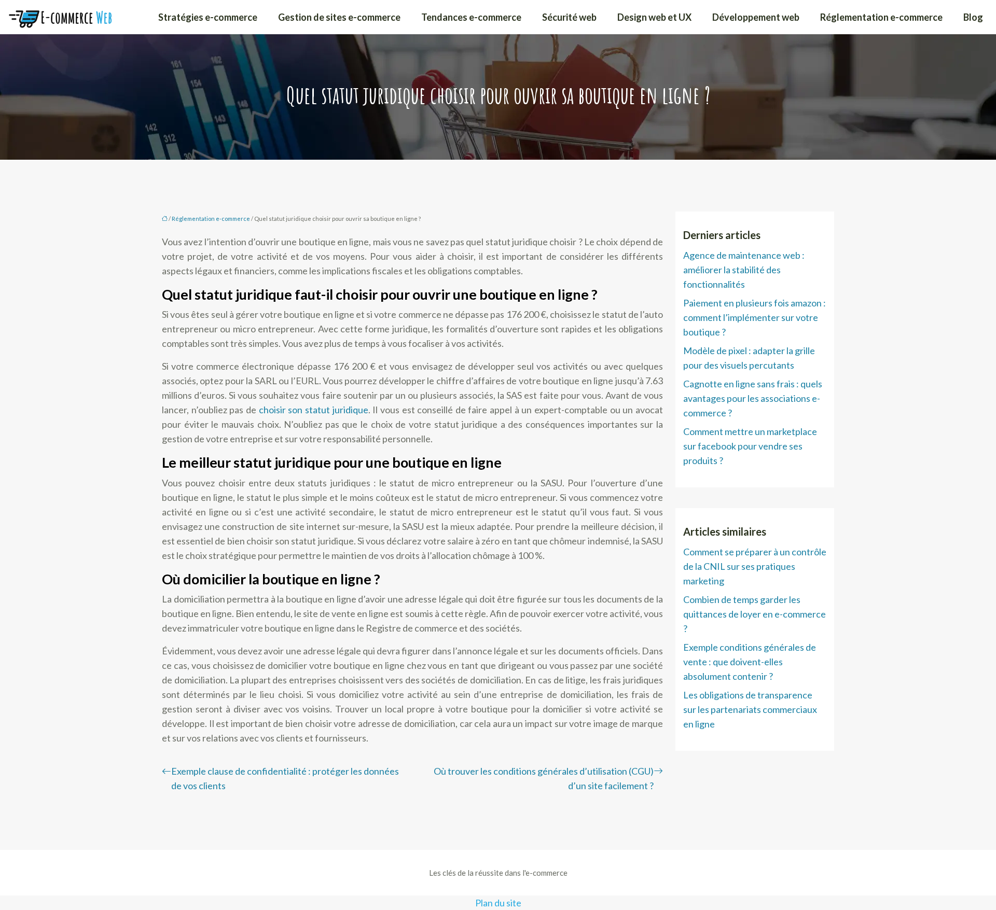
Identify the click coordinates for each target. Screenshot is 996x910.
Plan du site (498, 902)
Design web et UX (654, 17)
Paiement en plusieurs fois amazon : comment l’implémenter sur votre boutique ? (754, 317)
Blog (973, 17)
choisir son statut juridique (313, 409)
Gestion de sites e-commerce (339, 17)
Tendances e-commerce (471, 17)
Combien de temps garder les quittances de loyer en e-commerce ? (754, 614)
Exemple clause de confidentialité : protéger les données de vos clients (285, 778)
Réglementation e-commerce (881, 17)
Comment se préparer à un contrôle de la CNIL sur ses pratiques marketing (754, 566)
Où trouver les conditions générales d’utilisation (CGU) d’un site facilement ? (544, 778)
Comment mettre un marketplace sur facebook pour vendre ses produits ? (750, 446)
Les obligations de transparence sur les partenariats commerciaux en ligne (750, 709)
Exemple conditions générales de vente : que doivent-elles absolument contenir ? (749, 661)
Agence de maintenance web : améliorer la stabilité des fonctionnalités (744, 269)
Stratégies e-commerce (207, 17)
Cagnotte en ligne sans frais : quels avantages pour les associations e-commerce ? (752, 398)
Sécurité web (569, 17)
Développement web (755, 17)
